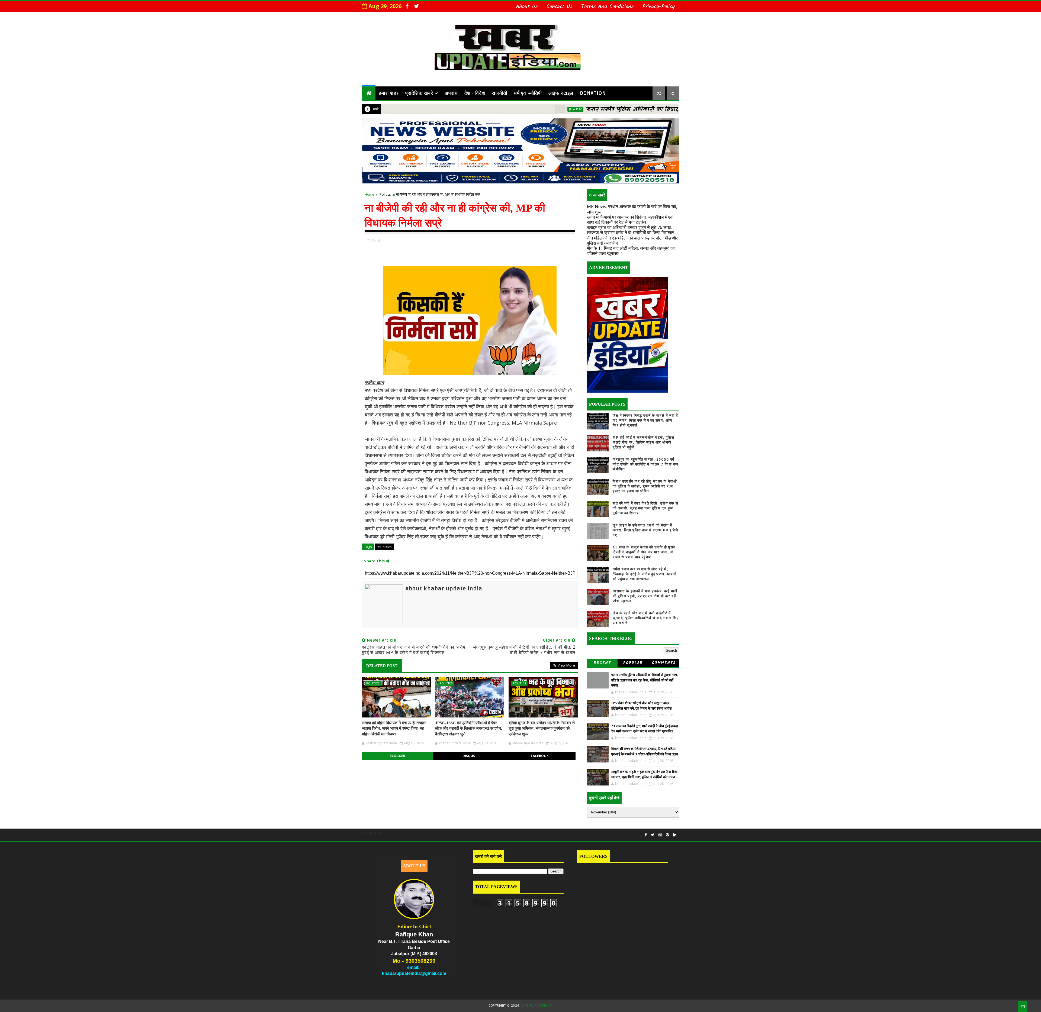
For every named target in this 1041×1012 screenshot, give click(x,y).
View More (566, 665)
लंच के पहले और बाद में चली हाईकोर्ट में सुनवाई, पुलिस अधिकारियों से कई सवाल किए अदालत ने (646, 618)
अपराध (451, 93)
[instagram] (660, 835)
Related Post (381, 666)
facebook (540, 756)
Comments (664, 663)
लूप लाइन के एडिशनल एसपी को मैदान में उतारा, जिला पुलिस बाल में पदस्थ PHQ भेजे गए (645, 530)
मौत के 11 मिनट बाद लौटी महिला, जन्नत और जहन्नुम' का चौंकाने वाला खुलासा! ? (631, 250)
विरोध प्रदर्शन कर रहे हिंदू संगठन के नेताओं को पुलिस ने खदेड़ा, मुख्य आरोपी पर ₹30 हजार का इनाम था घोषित (645, 486)
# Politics (384, 546)
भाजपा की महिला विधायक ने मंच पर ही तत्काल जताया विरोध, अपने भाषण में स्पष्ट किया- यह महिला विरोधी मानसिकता (394, 728)
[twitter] (416, 6)
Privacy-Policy (658, 6)
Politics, (379, 241)
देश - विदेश (474, 93)
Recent (602, 663)
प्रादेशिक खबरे (419, 93)
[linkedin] (675, 835)
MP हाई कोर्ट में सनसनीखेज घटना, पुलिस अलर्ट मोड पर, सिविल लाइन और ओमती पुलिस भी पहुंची (643, 442)
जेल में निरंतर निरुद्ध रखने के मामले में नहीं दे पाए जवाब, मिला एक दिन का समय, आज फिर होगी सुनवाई (645, 420)
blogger (397, 756)
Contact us (560, 6)
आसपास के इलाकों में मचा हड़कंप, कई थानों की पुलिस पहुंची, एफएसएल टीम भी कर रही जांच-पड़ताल (645, 596)
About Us (527, 6)
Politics (385, 194)
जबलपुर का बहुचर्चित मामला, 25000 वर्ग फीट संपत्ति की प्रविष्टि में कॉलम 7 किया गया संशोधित (646, 464)
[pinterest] (667, 835)
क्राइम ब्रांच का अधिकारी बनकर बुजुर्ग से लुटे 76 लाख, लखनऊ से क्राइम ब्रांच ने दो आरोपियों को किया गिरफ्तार (630, 229)
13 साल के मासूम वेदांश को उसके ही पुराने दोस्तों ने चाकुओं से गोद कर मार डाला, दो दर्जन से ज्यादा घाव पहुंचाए (644, 552)
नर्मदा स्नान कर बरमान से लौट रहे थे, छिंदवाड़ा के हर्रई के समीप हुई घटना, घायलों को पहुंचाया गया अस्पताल (644, 574)
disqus (468, 756)
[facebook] (407, 6)
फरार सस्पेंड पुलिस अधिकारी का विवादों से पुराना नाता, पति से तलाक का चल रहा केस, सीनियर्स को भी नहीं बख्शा (667, 109)
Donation (593, 93)
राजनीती (499, 93)
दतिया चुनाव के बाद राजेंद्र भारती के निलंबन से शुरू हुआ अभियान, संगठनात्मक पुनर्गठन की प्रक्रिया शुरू (542, 728)
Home (369, 194)
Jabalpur (520, 109)
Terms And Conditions (607, 6)
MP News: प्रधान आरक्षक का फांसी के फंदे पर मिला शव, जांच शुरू (632, 209)
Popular (633, 663)
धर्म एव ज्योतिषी (528, 93)
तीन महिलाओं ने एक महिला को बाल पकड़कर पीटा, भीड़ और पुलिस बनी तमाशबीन (632, 240)
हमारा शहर (389, 93)
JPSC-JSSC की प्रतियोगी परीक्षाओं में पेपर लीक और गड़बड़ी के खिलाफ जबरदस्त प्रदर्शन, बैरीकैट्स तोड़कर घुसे (468, 728)
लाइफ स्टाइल (560, 93)
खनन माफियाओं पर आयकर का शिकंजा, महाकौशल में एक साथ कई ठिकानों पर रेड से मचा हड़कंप (630, 219)
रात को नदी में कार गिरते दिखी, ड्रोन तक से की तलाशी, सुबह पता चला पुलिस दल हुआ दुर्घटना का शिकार (646, 508)
